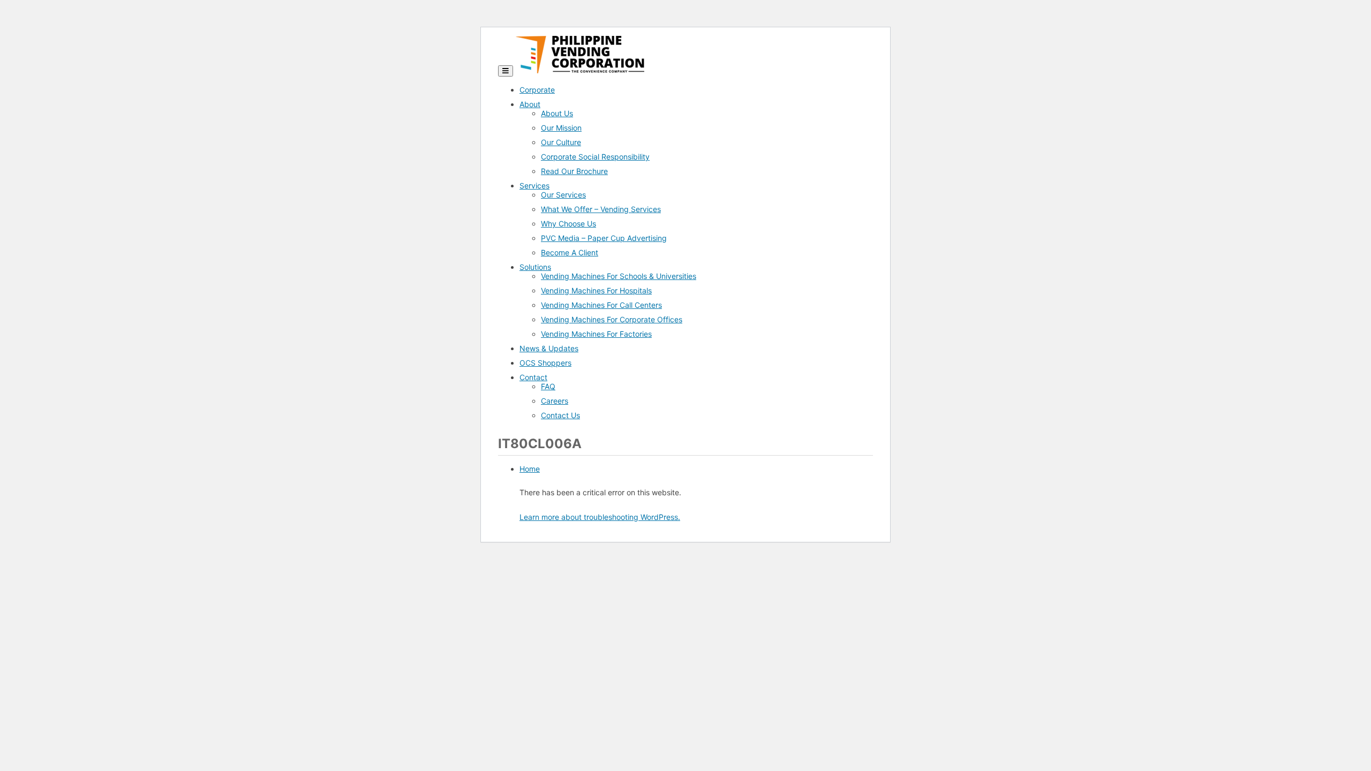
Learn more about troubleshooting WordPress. (599, 516)
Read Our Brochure (574, 171)
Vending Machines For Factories (596, 333)
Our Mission (561, 127)
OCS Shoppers (545, 362)
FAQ (548, 386)
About (529, 104)
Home (529, 468)
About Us (557, 113)
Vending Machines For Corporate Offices (611, 319)
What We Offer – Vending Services (601, 209)
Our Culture (561, 142)
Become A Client (569, 252)
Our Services (563, 194)
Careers (554, 400)
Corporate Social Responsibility (595, 156)
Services (534, 185)
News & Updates (548, 348)
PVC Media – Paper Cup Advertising (604, 238)
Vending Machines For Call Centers (601, 304)
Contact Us (560, 415)
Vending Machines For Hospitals (596, 290)
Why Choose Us (568, 223)
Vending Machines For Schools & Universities (618, 276)
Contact (533, 377)
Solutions (535, 266)
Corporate (537, 89)
